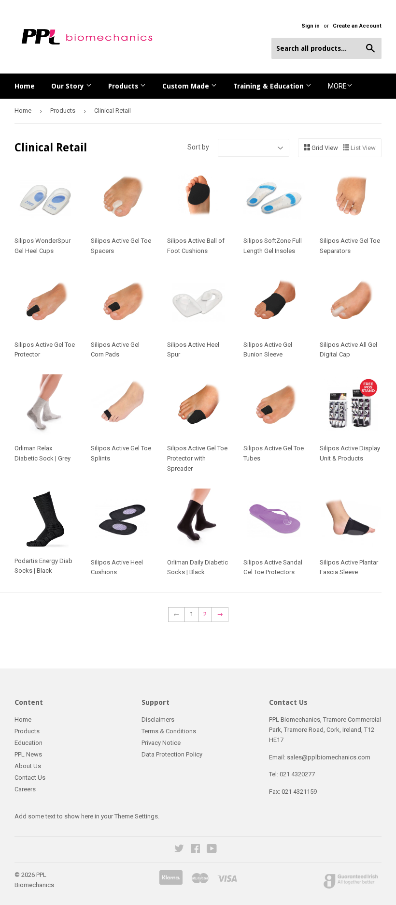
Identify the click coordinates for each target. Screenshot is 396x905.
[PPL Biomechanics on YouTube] (212, 850)
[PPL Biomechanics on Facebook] (195, 850)
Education (28, 742)
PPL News (28, 754)
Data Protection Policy (171, 754)
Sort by (198, 147)
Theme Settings (136, 816)
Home (24, 86)
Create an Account (357, 26)
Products (124, 86)
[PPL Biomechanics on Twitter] (179, 850)
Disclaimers (157, 719)
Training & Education (269, 86)
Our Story (68, 86)
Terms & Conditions (168, 731)
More (337, 86)
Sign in (310, 26)
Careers (25, 789)
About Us (27, 766)
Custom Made (186, 86)
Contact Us (29, 777)
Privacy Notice (161, 742)
